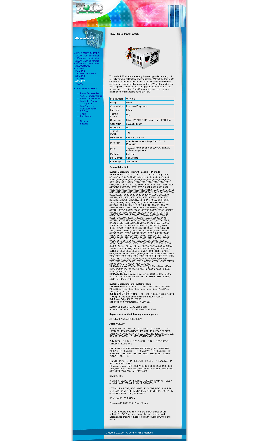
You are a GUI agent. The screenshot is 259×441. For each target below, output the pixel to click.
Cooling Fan (86, 103)
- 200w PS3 (79, 68)
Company (85, 121)
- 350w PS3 (79, 78)
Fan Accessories (88, 108)
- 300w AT (79, 83)
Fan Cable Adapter (89, 101)
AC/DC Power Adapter (91, 96)
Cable (83, 113)
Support (84, 123)
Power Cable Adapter (90, 98)
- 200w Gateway (82, 66)
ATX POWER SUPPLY (85, 88)
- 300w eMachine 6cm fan (86, 63)
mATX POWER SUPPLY (86, 53)
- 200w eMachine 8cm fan (86, 58)
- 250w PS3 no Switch (85, 73)
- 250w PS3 (79, 71)
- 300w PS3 (79, 76)
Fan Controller (87, 106)
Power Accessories (89, 93)
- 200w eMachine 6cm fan (86, 55)
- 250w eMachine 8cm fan (86, 60)
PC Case (84, 111)
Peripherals (85, 116)
